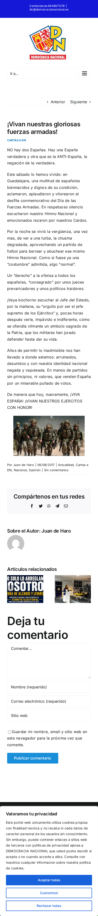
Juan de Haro (23, 465)
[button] (10, 589)
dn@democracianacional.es (49, 9)
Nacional (20, 470)
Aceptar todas (49, 880)
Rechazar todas (49, 906)
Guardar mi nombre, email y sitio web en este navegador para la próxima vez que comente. (47, 738)
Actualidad (66, 465)
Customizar (49, 893)
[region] (49, 861)
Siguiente (78, 101)
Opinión (35, 470)
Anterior (58, 101)
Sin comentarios (56, 470)
